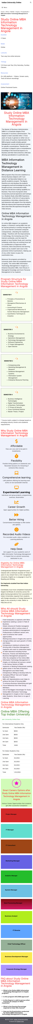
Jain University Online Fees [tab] (11, 719)
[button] (16, 992)
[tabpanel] (16, 749)
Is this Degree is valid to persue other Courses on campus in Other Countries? (16, 1001)
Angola (17, 11)
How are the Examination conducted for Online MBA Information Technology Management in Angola (15, 1013)
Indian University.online (21, 1019)
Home (2, 11)
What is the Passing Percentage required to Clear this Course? (14, 1007)
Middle (12, 11)
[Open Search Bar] (30, 2)
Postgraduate (25, 11)
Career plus (20, 1021)
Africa (7, 11)
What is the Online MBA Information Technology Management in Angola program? (15, 992)
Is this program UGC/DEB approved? (16, 997)
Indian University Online (11, 2)
